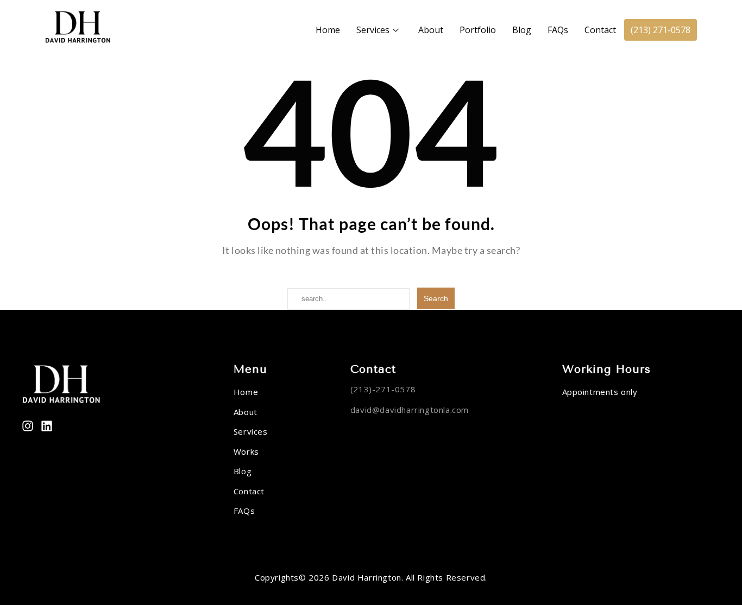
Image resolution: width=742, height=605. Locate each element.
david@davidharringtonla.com (409, 409)
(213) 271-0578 (660, 30)
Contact (600, 30)
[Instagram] (28, 426)
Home (328, 30)
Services (372, 30)
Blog (521, 30)
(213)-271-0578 (383, 389)
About (430, 30)
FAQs (558, 30)
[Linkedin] (47, 426)
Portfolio (478, 30)
